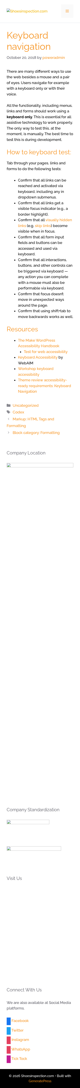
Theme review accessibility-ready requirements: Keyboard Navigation (44, 386)
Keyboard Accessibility (38, 357)
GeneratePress (40, 1081)
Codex (18, 412)
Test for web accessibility (46, 351)
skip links (43, 225)
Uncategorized (26, 405)
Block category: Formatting (36, 432)
